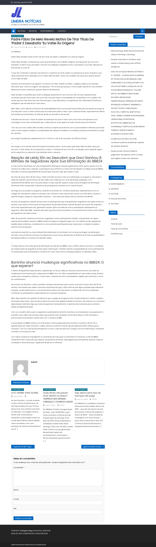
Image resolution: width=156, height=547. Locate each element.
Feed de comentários (119, 229)
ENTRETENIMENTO (47, 31)
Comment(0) (41, 47)
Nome (15, 490)
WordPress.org (116, 234)
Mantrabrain (41, 545)
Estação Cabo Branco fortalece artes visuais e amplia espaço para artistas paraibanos (126, 63)
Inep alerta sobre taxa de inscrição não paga (88, 394)
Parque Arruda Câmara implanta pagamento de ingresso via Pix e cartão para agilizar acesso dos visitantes (127, 155)
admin (30, 47)
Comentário (18, 467)
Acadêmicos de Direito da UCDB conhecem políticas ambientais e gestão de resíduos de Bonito (127, 142)
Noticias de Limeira (118, 199)
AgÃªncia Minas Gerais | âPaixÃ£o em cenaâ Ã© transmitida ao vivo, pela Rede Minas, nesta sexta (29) (94, 447)
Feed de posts (116, 224)
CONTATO (62, 31)
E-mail (16, 499)
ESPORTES (33, 31)
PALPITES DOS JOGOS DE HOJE (36, 533)
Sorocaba (115, 203)
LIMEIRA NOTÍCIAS (26, 21)
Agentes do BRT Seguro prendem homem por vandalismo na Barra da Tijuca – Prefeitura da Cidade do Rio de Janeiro (24, 447)
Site (14, 508)
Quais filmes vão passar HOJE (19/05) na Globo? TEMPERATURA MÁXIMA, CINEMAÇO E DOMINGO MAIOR (58, 397)
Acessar (114, 219)
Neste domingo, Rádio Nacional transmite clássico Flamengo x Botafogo (127, 53)
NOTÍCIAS (21, 31)
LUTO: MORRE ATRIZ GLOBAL (24, 392)
